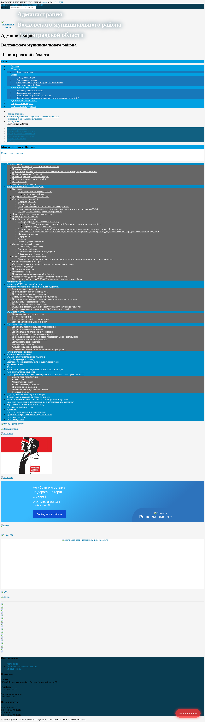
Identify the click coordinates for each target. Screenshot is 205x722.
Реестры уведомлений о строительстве (30, 319)
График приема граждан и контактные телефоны (35, 166)
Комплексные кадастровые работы (28, 302)
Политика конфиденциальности (22, 666)
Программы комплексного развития (29, 339)
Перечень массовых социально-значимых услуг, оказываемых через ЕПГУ (47, 98)
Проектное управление (23, 269)
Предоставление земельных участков (30, 294)
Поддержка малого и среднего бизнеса (30, 196)
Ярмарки (22, 239)
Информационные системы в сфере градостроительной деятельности (45, 337)
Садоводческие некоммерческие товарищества (40, 211)
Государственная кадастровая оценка (29, 304)
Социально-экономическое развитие (35, 191)
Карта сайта (12, 664)
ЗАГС (9, 367)
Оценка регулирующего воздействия (29, 257)
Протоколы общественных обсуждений (37, 251)
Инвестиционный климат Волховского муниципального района (37, 399)
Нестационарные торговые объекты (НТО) (38, 221)
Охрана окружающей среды (25, 244)
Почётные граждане (16, 417)
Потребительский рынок (24, 219)
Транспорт (12, 409)
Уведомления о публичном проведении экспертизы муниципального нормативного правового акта (65, 259)
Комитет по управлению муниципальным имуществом (33, 287)
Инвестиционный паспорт (25, 216)
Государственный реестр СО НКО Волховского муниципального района (47, 279)
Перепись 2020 (19, 181)
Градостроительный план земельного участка (34, 334)
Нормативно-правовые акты (20, 136)
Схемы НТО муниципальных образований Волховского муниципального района (62, 224)
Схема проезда (14, 669)
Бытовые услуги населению (31, 241)
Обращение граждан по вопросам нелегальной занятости (39, 277)
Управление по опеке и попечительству (25, 404)
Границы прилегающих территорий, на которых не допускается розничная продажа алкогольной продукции (70, 229)
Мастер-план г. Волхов (12, 153)
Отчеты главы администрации (26, 262)
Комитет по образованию (19, 354)
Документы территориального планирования (34, 327)
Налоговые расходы (21, 272)
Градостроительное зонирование (27, 329)
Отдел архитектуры (16, 312)
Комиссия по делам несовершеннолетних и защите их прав (35, 369)
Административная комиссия (21, 372)
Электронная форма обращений (27, 174)
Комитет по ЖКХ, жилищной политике (26, 284)
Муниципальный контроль (19, 352)
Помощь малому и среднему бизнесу (29, 322)
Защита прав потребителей (25, 377)
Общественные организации (26, 384)
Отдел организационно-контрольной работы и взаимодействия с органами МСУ (45, 374)
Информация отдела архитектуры (28, 314)
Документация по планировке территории (32, 332)
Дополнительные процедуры (26, 342)
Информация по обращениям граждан (30, 176)
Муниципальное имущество (25, 289)
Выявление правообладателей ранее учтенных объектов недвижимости (46, 307)
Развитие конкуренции (23, 267)
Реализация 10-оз (20, 392)
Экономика (17, 189)
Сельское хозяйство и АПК (25, 199)
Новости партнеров (24, 72)
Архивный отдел (15, 364)
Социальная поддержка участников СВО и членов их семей (40, 309)
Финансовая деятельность (24, 184)
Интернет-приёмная (16, 138)
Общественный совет (22, 382)
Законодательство (26, 204)
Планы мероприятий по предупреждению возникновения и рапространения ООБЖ (58, 209)
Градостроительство (16, 324)
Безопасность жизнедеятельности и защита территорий (33, 362)
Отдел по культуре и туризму (20, 359)
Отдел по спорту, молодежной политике (26, 357)
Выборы (11, 141)
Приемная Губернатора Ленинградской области (29, 414)
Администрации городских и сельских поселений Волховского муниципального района (54, 171)
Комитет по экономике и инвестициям (25, 186)
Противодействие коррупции (21, 131)
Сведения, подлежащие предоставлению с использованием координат (40, 402)
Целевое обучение (15, 419)
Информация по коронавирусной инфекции (33, 274)
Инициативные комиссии (24, 387)
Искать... (5, 7)
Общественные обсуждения (31, 254)
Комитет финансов (16, 282)
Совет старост (19, 379)
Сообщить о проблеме (50, 514)
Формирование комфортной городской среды (28, 397)
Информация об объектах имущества (30, 292)
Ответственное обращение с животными (26, 412)
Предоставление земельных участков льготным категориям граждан (44, 299)
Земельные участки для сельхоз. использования (34, 297)
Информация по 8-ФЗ (17, 128)
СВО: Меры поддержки (23, 106)
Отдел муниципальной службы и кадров (26, 394)
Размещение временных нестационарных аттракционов (39, 349)
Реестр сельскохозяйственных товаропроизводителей (43, 206)
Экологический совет (28, 249)
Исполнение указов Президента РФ (29, 179)
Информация (24, 236)
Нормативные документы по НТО (39, 226)
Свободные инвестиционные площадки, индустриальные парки (43, 264)
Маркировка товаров (28, 234)
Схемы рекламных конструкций (27, 347)
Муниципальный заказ (34, 194)
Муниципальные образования (21, 133)
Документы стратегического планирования (33, 214)
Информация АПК (27, 201)
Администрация (14, 164)
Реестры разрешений (22, 317)
